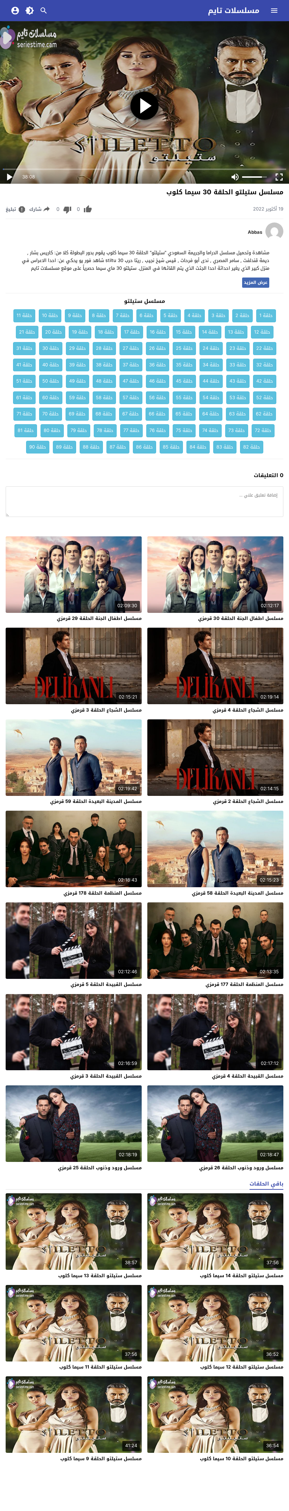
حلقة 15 (184, 332)
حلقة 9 (75, 315)
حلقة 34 (211, 364)
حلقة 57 (131, 397)
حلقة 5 (171, 315)
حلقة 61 (24, 397)
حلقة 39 (77, 364)
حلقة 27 (131, 348)
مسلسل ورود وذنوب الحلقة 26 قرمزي (241, 1167)
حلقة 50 (50, 381)
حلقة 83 (224, 447)
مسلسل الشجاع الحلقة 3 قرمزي (106, 710)
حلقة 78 (105, 430)
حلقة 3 (218, 315)
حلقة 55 (184, 397)
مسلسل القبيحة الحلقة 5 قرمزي (106, 984)
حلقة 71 (24, 413)
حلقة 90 (37, 447)
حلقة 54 (211, 397)
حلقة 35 (184, 364)
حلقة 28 (104, 348)
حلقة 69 (77, 413)
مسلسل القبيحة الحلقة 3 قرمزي (106, 1076)
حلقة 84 (198, 447)
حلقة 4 (194, 315)
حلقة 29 (77, 348)
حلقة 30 (50, 348)
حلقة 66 (157, 413)
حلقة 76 (157, 430)
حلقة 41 (24, 364)
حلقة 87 (118, 447)
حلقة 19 (80, 332)
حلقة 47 (131, 381)
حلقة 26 (157, 348)
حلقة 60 (50, 397)
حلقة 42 (264, 381)
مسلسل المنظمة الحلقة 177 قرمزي (244, 984)
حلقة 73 (236, 430)
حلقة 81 (26, 430)
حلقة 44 (211, 381)
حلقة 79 (78, 430)
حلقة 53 (237, 397)
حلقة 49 (77, 381)
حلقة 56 (157, 397)
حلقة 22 (264, 348)
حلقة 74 (210, 430)
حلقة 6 (147, 315)
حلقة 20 (53, 332)
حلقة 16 (158, 332)
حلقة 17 (132, 332)
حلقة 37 (131, 364)
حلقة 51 (24, 381)
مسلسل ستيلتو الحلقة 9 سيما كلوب (101, 1458)
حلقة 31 (24, 348)
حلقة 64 (210, 413)
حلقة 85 (171, 447)
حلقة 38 (104, 364)
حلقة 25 (184, 348)
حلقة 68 (104, 413)
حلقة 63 (237, 413)
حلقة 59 (77, 397)
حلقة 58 (104, 397)
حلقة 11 (24, 315)
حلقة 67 (130, 413)
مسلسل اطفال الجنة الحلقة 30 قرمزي (240, 618)
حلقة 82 (251, 447)
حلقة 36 (157, 364)
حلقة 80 (52, 430)
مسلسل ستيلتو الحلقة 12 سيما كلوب (241, 1367)
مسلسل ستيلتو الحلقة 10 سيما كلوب (241, 1458)
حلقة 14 (210, 332)
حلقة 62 (264, 413)
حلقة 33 (237, 364)
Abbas (255, 232)
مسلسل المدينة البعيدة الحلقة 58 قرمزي (237, 893)
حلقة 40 (50, 364)
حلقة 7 (123, 315)
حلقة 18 (106, 332)
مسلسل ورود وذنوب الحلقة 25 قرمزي (100, 1167)
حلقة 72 (263, 430)
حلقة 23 (237, 348)
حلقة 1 (266, 315)
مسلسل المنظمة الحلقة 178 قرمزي (102, 893)
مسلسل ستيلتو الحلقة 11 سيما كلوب (100, 1367)
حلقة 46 (157, 381)
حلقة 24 (211, 348)
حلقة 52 (264, 397)
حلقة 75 (184, 430)
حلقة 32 (264, 364)
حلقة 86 (144, 447)
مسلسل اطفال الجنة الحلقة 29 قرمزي (99, 618)
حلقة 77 (131, 430)
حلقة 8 (99, 315)
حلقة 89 (64, 447)
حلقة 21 (27, 332)
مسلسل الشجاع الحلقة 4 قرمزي (248, 710)
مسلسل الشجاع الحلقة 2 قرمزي (248, 801)
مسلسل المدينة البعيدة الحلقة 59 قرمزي (96, 801)
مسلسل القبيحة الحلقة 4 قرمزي (247, 1076)
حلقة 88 (91, 447)
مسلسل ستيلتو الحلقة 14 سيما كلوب (241, 1275)
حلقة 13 (236, 332)
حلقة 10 (50, 315)
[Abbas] (274, 238)
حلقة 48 (104, 381)
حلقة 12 (262, 332)
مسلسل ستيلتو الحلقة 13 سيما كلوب (100, 1275)
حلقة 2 (242, 315)
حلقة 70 (50, 413)
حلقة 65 (184, 413)
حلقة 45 (184, 381)
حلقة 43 (237, 381)
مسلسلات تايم (233, 11)
